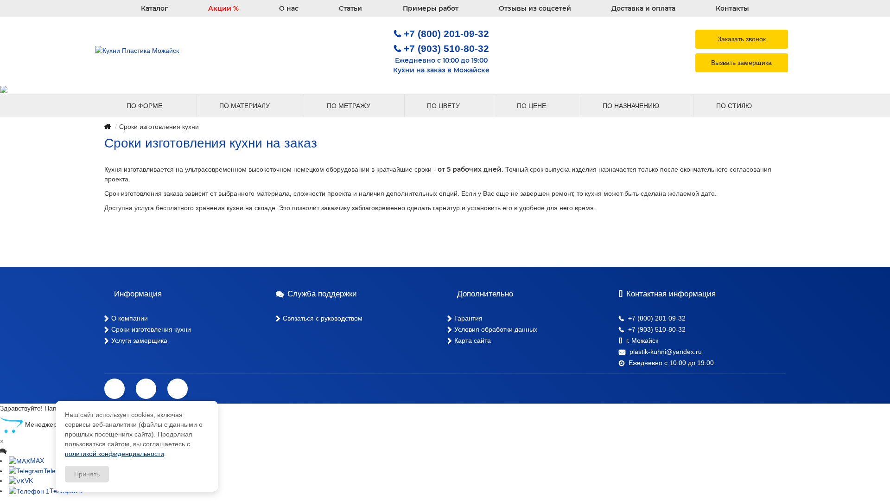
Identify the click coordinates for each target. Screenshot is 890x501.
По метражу (349, 105)
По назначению (632, 105)
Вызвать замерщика (741, 62)
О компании (129, 318)
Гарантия (468, 318)
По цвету (444, 105)
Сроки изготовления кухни (151, 329)
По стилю (735, 105)
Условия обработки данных (495, 329)
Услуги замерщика (139, 340)
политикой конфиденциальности (114, 453)
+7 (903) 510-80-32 (446, 48)
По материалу (245, 105)
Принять (87, 474)
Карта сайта (472, 340)
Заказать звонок (742, 39)
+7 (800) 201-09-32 (446, 33)
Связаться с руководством (322, 318)
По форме (145, 105)
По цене (532, 105)
